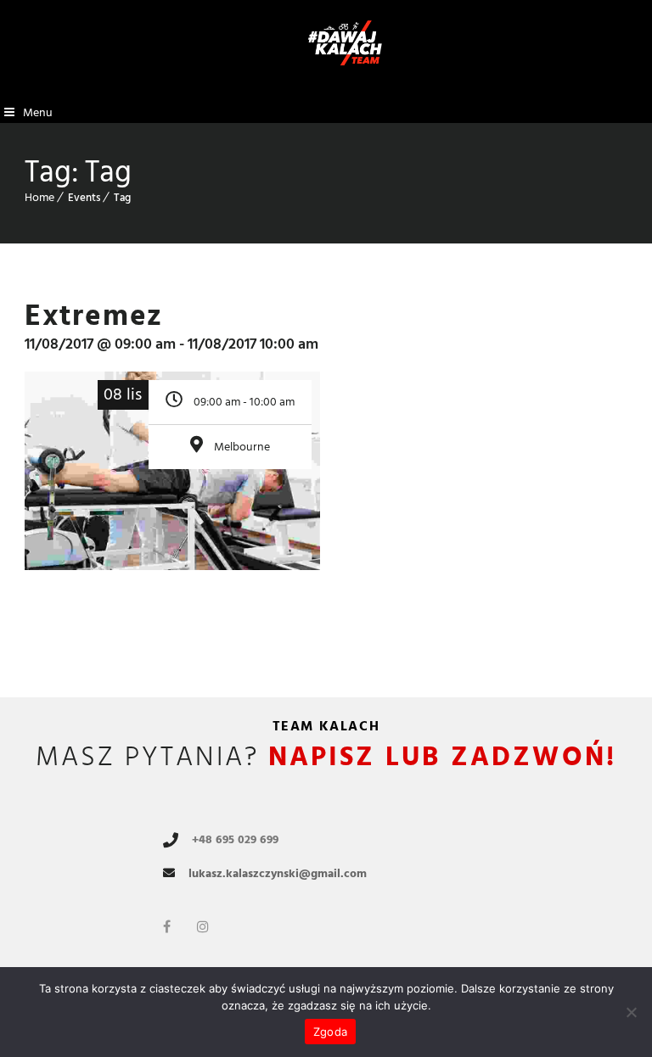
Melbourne (242, 446)
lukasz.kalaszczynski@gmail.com (277, 873)
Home (39, 197)
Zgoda (330, 1031)
